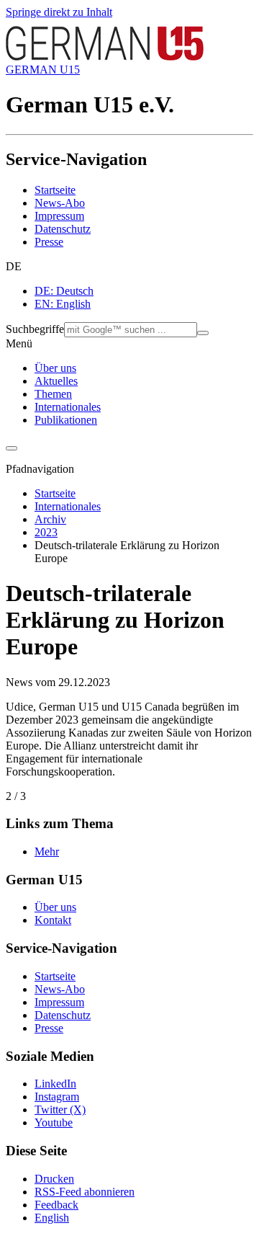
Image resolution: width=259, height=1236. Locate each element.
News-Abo (60, 203)
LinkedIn (55, 1083)
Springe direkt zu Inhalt (59, 12)
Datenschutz (63, 229)
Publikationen (66, 420)
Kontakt (53, 920)
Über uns (55, 368)
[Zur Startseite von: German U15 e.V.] (105, 56)
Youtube (54, 1122)
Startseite (55, 190)
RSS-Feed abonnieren (85, 1192)
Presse (49, 242)
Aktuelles (56, 381)
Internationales (68, 407)
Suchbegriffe (35, 329)
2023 (46, 532)
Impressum (59, 216)
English (52, 1217)
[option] (144, 291)
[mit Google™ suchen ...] (203, 333)
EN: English (63, 304)
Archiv (50, 519)
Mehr (47, 851)
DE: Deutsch (64, 291)
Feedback (56, 1205)
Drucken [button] (54, 1179)
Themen (53, 394)
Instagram (57, 1096)
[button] (129, 266)
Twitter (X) (60, 1109)
